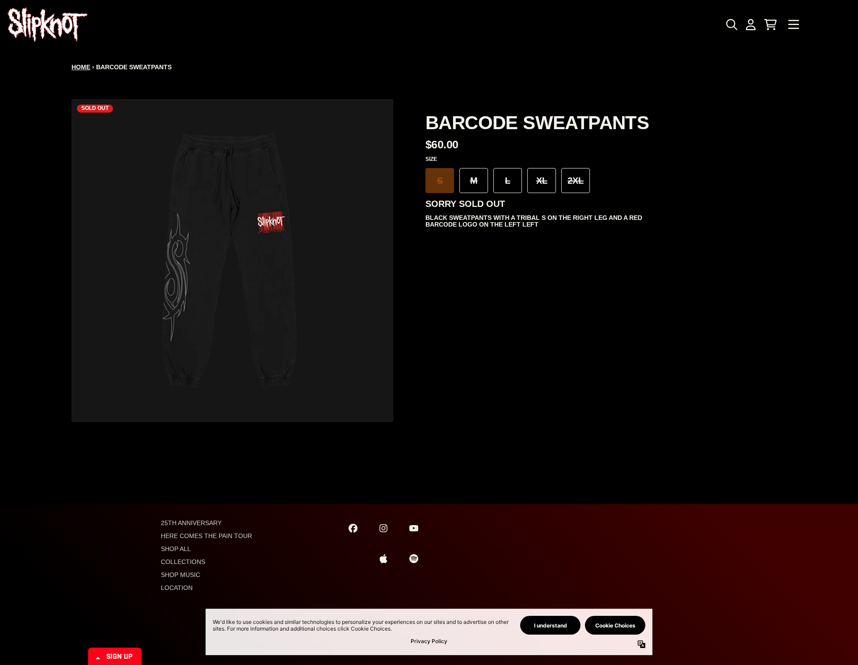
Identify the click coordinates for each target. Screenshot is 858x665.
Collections (183, 561)
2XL (576, 180)
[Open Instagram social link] (383, 528)
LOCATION (177, 587)
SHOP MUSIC (180, 574)
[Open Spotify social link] (414, 558)
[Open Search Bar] (731, 24)
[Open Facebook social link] (353, 528)
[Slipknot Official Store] (47, 24)
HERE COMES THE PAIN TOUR (206, 535)
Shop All (176, 548)
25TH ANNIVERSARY (191, 522)
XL (541, 180)
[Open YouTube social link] (414, 528)
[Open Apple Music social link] (383, 558)
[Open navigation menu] (793, 24)
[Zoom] (232, 260)
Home (81, 67)
